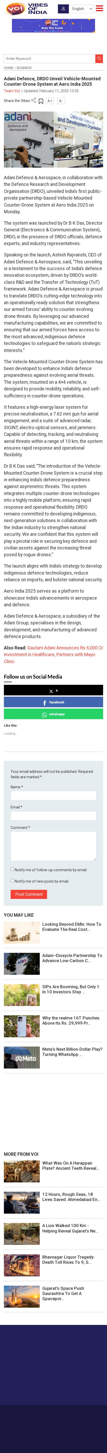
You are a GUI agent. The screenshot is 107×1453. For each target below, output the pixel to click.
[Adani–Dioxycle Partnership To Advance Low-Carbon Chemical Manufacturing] (22, 963)
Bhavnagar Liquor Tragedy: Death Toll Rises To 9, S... (68, 1259)
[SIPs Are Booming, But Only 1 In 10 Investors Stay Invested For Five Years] (22, 995)
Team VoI (12, 91)
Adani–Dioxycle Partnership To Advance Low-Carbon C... (72, 958)
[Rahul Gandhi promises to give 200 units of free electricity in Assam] (22, 1171)
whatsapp (57, 714)
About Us (45, 1412)
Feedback (84, 1412)
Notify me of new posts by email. (42, 881)
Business (24, 68)
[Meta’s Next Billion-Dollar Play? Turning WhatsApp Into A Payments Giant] (22, 1057)
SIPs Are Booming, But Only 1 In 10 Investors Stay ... (70, 989)
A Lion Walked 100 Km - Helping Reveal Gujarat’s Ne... (70, 1228)
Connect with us (30, 1390)
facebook (56, 702)
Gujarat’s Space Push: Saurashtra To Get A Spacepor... (63, 1293)
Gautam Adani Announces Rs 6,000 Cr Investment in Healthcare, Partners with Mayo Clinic (53, 654)
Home (8, 68)
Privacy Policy (46, 1417)
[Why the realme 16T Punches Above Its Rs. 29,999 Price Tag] (22, 1026)
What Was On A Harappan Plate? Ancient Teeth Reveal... (70, 1165)
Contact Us (64, 1412)
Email (16, 807)
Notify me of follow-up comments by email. (51, 870)
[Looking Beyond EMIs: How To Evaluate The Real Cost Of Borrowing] (22, 932)
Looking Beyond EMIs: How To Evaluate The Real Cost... (71, 927)
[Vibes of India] (26, 8)
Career (30, 1412)
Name (17, 787)
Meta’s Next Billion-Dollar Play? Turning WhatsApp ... (72, 1052)
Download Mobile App (54, 1440)
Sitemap (65, 1417)
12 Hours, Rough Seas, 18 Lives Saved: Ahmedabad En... (71, 1197)
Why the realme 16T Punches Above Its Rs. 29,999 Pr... (70, 1020)
